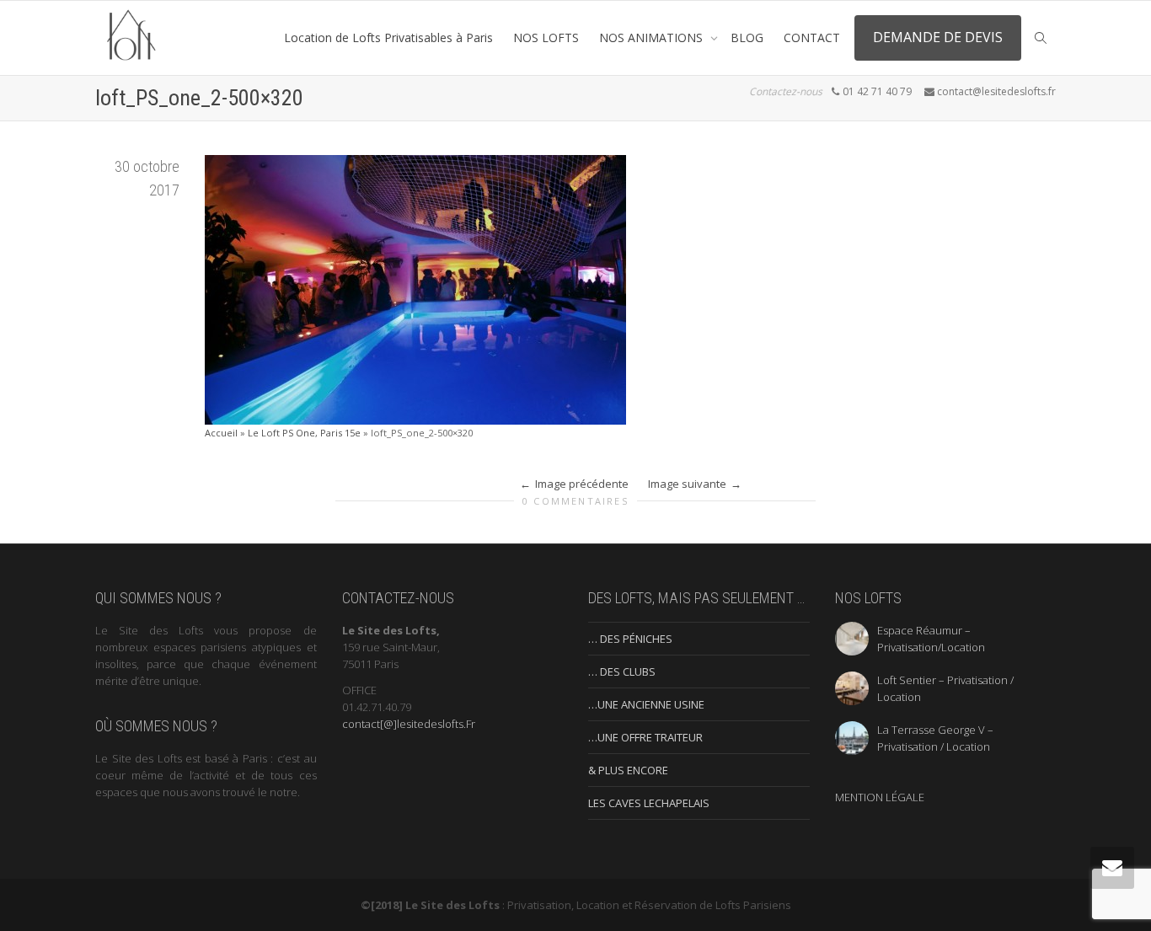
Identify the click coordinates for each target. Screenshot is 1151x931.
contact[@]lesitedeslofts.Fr (408, 723)
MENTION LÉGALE (879, 797)
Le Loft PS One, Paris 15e (304, 432)
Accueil (221, 432)
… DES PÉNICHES (630, 638)
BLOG (747, 37)
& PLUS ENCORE (628, 770)
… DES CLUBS (622, 671)
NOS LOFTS (546, 37)
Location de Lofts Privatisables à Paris (388, 37)
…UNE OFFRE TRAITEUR (645, 737)
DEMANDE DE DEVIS (938, 37)
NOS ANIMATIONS (652, 37)
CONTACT (812, 37)
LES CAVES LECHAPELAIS (648, 803)
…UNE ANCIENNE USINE (646, 704)
